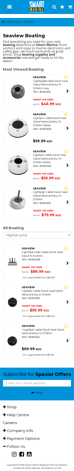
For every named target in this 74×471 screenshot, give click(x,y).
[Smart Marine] (34, 7)
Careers (10, 423)
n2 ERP (57, 468)
